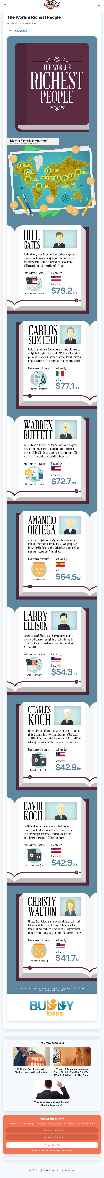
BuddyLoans (21, 30)
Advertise (70, 1170)
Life (39, 23)
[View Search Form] (99, 5)
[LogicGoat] (52, 5)
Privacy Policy (56, 1170)
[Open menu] (5, 5)
